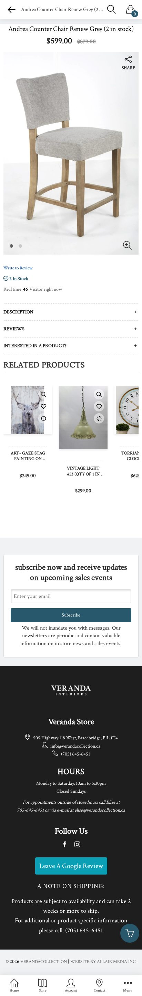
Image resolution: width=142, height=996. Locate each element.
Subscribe (71, 615)
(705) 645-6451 (75, 754)
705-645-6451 (30, 810)
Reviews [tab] (13, 328)
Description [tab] (18, 312)
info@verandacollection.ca (75, 746)
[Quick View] (43, 394)
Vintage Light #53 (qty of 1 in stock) (83, 472)
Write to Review (17, 268)
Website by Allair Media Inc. (103, 962)
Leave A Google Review (71, 865)
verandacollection (43, 962)
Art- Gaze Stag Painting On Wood (28, 456)
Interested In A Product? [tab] (35, 345)
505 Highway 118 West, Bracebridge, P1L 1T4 (75, 738)
